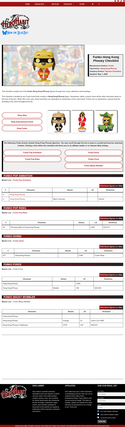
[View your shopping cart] (92, 4)
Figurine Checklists (113, 71)
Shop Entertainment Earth (22, 122)
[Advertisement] (79, 25)
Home (27, 4)
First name (100, 391)
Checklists (39, 4)
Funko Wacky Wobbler (93, 166)
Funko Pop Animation (32, 152)
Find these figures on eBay (111, 186)
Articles (55, 4)
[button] (99, 4)
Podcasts (68, 4)
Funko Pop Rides (32, 159)
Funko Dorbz (93, 152)
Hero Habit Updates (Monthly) (109, 411)
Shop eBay (22, 115)
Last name (100, 398)
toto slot (2, 404)
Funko (111, 66)
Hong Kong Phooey (108, 68)
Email (99, 404)
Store (81, 4)
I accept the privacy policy (108, 417)
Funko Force (93, 159)
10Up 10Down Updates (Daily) (109, 414)
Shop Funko (22, 128)
